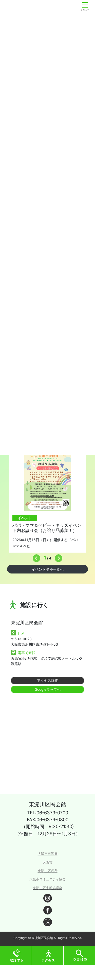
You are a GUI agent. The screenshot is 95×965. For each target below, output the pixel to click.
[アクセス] (48, 955)
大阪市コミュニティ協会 (47, 879)
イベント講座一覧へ (48, 569)
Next (57, 556)
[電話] (16, 955)
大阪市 (47, 862)
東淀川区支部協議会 (47, 888)
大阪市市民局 (48, 854)
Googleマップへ (48, 689)
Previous (35, 556)
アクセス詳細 (47, 680)
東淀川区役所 (48, 871)
